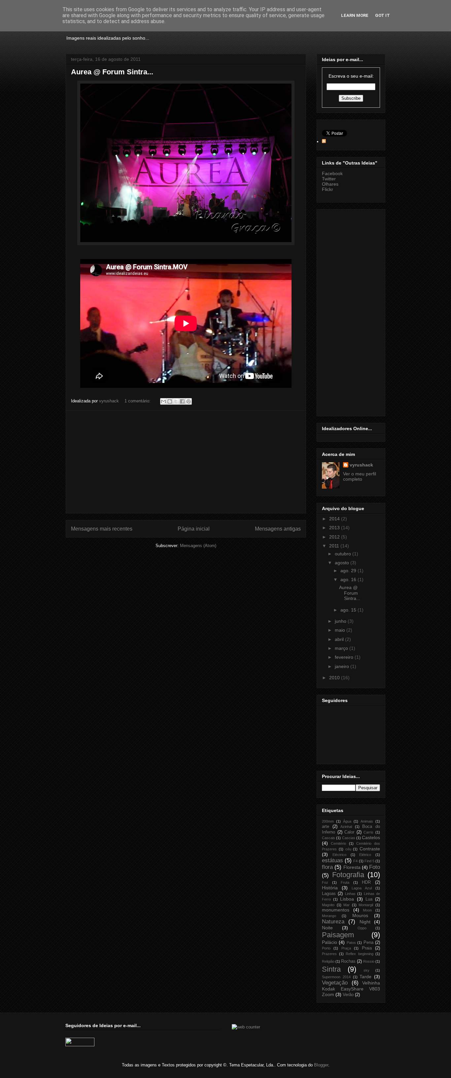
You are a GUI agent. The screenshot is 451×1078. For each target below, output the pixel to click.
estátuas (332, 860)
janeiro (342, 666)
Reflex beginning (359, 954)
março (342, 648)
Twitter (329, 178)
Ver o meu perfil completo (359, 476)
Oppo (362, 928)
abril (340, 639)
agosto (342, 562)
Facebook (332, 173)
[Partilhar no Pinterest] (188, 401)
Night (365, 921)
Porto (326, 948)
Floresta (352, 867)
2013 (335, 527)
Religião (328, 961)
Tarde (365, 976)
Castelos (371, 837)
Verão (348, 994)
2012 (335, 536)
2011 (334, 545)
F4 (355, 861)
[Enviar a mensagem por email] (163, 401)
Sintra (331, 969)
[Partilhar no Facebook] (182, 401)
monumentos (335, 909)
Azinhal (346, 827)
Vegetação (335, 983)
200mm (328, 821)
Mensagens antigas (278, 529)
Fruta (345, 882)
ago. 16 (349, 579)
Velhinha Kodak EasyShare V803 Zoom (351, 988)
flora (327, 867)
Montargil (366, 905)
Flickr (327, 189)
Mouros (360, 915)
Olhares (330, 184)
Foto (374, 867)
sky (366, 970)
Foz (325, 882)
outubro (343, 553)
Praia (367, 948)
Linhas (350, 894)
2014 (335, 518)
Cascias (348, 838)
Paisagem (338, 935)
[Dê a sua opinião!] (169, 401)
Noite (327, 927)
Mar (346, 905)
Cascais (328, 838)
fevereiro (345, 657)
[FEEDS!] (324, 141)
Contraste (370, 848)
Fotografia (348, 875)
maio (340, 630)
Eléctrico (339, 855)
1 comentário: (138, 400)
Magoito (328, 905)
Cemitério (338, 843)
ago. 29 (349, 570)
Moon (367, 910)
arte (325, 826)
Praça (346, 948)
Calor (349, 832)
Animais (367, 821)
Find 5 (369, 861)
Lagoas (329, 893)
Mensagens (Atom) (198, 545)
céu (348, 849)
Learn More (354, 15)
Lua (368, 899)
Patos (351, 943)
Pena (368, 942)
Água (347, 821)
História (330, 887)
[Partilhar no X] (176, 401)
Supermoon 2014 (336, 977)
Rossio (368, 961)
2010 (335, 677)
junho (341, 621)
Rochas (348, 961)
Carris (368, 832)
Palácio (329, 942)
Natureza (333, 921)
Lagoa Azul (362, 888)
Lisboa (347, 899)
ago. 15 (349, 610)
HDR (366, 882)
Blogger (321, 1064)
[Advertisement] (186, 462)
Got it (382, 15)
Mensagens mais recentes (101, 529)
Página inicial (194, 529)
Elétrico (365, 855)
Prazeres (329, 954)
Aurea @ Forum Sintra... (112, 72)
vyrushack (361, 464)
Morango (329, 916)
